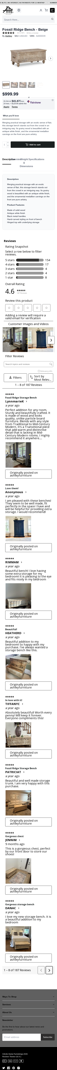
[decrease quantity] (8, 146)
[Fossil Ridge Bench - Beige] (28, 58)
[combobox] (28, 20)
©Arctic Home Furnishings (12, 1054)
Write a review (32, 33)
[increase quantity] (8, 143)
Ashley (8, 36)
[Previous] (6, 58)
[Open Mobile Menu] (52, 10)
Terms (15, 107)
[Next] (50, 58)
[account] (40, 10)
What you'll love (11, 115)
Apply (6, 107)
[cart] (46, 10)
